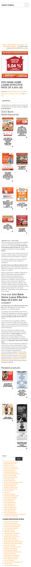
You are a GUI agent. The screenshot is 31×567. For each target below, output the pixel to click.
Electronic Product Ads (10, 485)
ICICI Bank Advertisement (15, 45)
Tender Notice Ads (9, 501)
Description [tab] (6, 101)
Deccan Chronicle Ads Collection (12, 525)
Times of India (18, 93)
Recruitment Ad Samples (10, 497)
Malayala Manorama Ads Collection (13, 542)
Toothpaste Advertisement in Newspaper (14, 514)
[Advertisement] (15, 24)
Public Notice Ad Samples (11, 477)
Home (4, 45)
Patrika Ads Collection (10, 531)
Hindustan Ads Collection (10, 548)
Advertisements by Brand (15, 45)
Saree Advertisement (9, 506)
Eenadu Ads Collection (10, 553)
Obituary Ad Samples (9, 494)
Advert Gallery (8, 4)
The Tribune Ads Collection (11, 528)
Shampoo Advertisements (11, 516)
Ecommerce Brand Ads (10, 475)
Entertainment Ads (9, 465)
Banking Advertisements (14, 91)
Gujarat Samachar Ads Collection (12, 552)
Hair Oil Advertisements (10, 512)
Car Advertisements (9, 479)
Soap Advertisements (9, 511)
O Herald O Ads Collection (11, 535)
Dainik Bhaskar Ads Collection (12, 526)
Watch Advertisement (9, 504)
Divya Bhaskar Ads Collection (11, 555)
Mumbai (11, 93)
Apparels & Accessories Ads (11, 462)
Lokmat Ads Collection (10, 545)
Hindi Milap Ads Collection (11, 550)
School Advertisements (10, 509)
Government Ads (8, 490)
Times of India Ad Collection (11, 521)
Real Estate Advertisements (11, 495)
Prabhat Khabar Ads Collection (12, 533)
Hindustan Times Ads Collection (12, 547)
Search (4, 456)
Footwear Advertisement (10, 507)
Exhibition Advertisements (11, 487)
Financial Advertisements (10, 489)
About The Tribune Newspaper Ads (13, 562)
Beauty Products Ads (9, 480)
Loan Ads (6, 492)
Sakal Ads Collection (9, 530)
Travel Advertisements (10, 502)
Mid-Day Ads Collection (10, 538)
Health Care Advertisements (11, 468)
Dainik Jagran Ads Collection (11, 557)
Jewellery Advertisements (10, 472)
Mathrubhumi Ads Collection (11, 540)
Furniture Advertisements (10, 467)
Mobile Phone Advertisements (12, 474)
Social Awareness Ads (10, 499)
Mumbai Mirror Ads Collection (12, 536)
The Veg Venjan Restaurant (11, 565)
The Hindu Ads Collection (10, 523)
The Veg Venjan (8, 563)
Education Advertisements (11, 484)
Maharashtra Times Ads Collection (13, 543)
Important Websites (9, 560)
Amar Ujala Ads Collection (11, 558)
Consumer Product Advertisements (13, 482)
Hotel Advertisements (9, 470)
